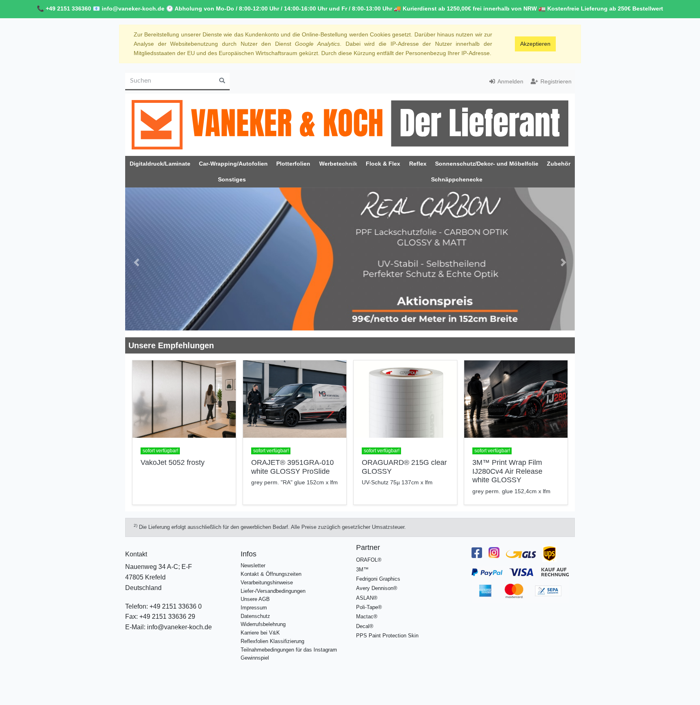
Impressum (254, 601)
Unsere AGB (255, 592)
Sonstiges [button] (232, 179)
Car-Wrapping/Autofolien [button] (233, 163)
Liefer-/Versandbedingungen (273, 584)
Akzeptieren (535, 43)
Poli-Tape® (369, 600)
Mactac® (367, 610)
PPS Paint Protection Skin (387, 629)
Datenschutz (255, 609)
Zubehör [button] (558, 163)
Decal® (364, 619)
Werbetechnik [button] (338, 163)
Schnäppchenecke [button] (456, 179)
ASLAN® (367, 591)
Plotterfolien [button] (293, 163)
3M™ (362, 563)
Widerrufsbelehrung (263, 618)
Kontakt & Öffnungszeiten (271, 567)
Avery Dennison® (376, 581)
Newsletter (253, 559)
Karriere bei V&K (260, 626)
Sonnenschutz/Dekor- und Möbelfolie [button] (486, 163)
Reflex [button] (418, 163)
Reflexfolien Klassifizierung (272, 634)
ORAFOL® (369, 553)
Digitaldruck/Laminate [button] (160, 163)
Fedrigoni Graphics (378, 572)
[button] (136, 258)
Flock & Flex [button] (383, 163)
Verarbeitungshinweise (267, 576)
